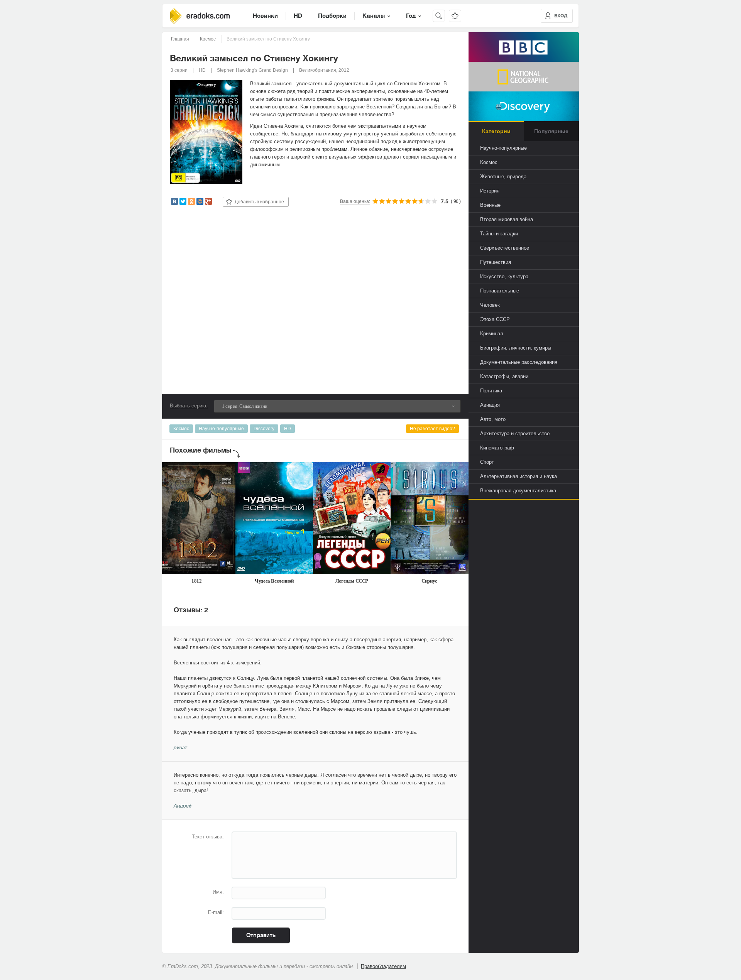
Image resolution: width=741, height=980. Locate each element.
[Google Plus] (208, 201)
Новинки (265, 15)
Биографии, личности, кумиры (515, 348)
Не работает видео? (432, 428)
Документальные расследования (518, 362)
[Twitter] (182, 201)
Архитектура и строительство (515, 433)
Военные (490, 205)
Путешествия (495, 262)
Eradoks (200, 16)
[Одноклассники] (191, 201)
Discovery (264, 428)
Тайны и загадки (499, 234)
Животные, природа (503, 176)
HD (298, 15)
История (489, 191)
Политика (491, 391)
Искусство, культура (504, 276)
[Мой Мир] (199, 201)
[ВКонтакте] (174, 201)
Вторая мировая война (506, 219)
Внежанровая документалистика (518, 490)
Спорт (487, 462)
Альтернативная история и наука (518, 476)
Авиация (490, 405)
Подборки (332, 15)
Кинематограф (497, 448)
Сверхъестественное (504, 248)
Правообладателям (383, 966)
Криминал (491, 333)
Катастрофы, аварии (504, 376)
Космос (181, 428)
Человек (490, 305)
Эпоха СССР (495, 319)
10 (434, 201)
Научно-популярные (221, 428)
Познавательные (499, 291)
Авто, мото (493, 419)
